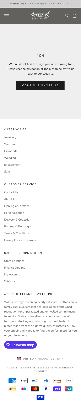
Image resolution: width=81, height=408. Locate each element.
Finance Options (14, 268)
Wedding (10, 158)
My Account (12, 274)
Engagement (12, 165)
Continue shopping (40, 85)
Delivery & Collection (17, 220)
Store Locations (14, 261)
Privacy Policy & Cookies (20, 240)
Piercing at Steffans (16, 206)
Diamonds (10, 151)
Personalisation (14, 213)
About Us (10, 199)
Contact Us (11, 192)
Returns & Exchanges (18, 226)
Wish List (10, 281)
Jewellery (10, 137)
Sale (7, 172)
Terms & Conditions (17, 233)
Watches (9, 144)
